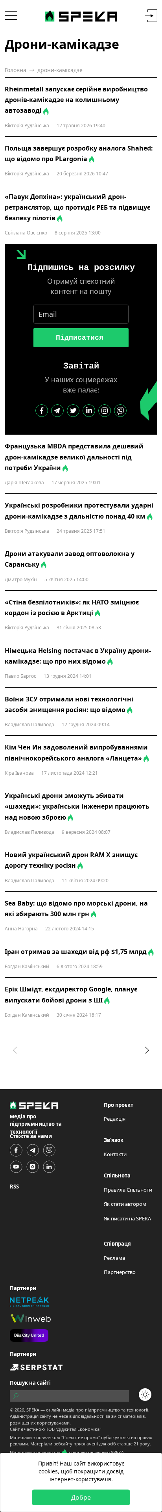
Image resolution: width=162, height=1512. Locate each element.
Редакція (114, 1118)
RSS (14, 1186)
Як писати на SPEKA (127, 1218)
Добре (81, 1497)
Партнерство (120, 1272)
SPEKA (32, 1410)
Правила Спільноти (128, 1189)
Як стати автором (125, 1203)
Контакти (115, 1154)
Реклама (114, 1257)
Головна (15, 70)
